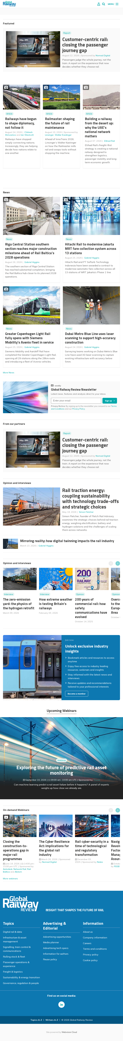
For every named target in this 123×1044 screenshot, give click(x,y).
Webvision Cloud (69, 1032)
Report (66, 33)
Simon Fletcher (86, 512)
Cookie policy (90, 960)
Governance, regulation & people (21, 983)
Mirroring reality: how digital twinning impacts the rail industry (67, 540)
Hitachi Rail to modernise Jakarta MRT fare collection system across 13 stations (90, 249)
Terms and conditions (95, 948)
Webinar (61, 760)
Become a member (77, 693)
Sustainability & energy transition (21, 977)
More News (8, 372)
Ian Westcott (27, 135)
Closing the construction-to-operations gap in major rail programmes (16, 850)
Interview (8, 594)
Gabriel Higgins (31, 262)
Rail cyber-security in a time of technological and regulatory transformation (92, 848)
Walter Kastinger (63, 135)
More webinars (10, 878)
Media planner (51, 942)
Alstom (18, 871)
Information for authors (55, 953)
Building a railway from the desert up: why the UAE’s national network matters (99, 127)
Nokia (100, 862)
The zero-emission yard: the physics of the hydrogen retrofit (18, 604)
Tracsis (96, 780)
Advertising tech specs (55, 948)
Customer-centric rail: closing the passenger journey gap (85, 44)
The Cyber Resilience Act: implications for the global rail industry (54, 848)
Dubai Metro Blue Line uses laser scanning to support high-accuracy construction (90, 338)
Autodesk (7, 869)
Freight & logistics (13, 971)
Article (9, 113)
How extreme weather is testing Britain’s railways (55, 604)
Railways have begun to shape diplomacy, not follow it (20, 123)
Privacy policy (90, 954)
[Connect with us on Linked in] (61, 1004)
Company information (95, 937)
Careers (87, 943)
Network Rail (20, 869)
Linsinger (49, 135)
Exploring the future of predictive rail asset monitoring (61, 770)
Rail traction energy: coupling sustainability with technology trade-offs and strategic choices (90, 498)
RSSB (117, 866)
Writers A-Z (51, 1020)
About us (88, 931)
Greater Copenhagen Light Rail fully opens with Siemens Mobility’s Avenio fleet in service (29, 338)
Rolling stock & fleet (14, 956)
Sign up (108, 400)
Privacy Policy (78, 409)
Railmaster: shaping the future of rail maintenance (60, 123)
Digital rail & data (12, 931)
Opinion (80, 594)
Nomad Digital (103, 55)
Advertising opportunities (57, 936)
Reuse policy (50, 959)
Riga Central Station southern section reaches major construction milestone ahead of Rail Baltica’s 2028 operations (31, 251)
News (9, 239)
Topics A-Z (36, 1020)
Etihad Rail (109, 141)
